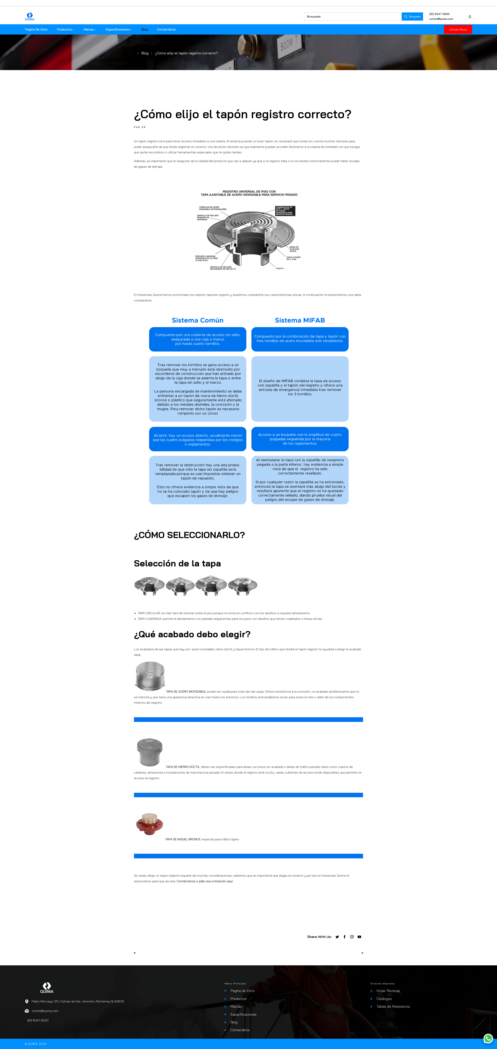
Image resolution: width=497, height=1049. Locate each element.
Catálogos (384, 998)
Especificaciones (243, 1014)
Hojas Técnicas (388, 990)
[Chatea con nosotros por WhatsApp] (488, 1039)
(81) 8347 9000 (439, 14)
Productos (238, 998)
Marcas (236, 1006)
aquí (230, 881)
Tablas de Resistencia (393, 1006)
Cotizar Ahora (458, 29)
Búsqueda (415, 16)
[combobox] (353, 16)
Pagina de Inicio (242, 990)
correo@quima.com (441, 19)
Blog (145, 53)
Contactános (240, 1030)
